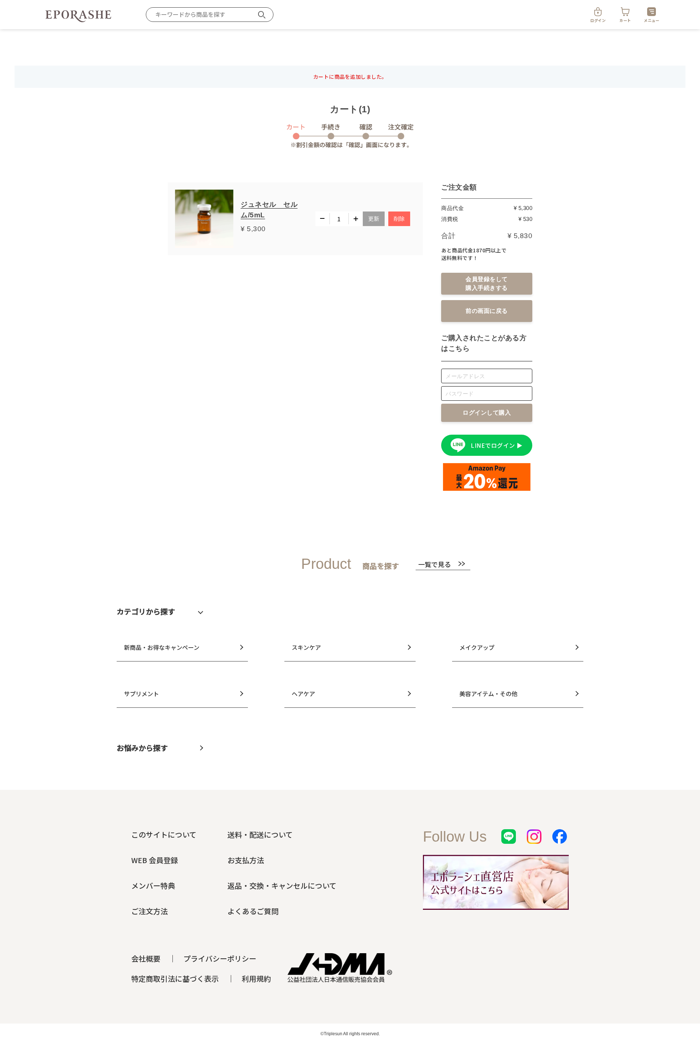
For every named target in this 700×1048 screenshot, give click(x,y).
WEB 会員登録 (154, 860)
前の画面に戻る (487, 311)
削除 (399, 219)
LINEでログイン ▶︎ (497, 445)
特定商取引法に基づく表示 (175, 978)
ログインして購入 (487, 413)
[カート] (625, 11)
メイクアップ (476, 647)
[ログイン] (597, 11)
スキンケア (306, 647)
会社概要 (145, 958)
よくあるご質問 (253, 911)
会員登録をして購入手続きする (487, 283)
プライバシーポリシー (219, 958)
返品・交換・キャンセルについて (282, 885)
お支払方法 (246, 860)
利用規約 (256, 978)
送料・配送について (260, 834)
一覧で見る (434, 563)
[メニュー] (651, 11)
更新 (374, 219)
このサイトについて (164, 834)
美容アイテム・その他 (488, 693)
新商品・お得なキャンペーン (161, 647)
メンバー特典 (153, 885)
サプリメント (141, 693)
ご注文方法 (149, 911)
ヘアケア (303, 693)
